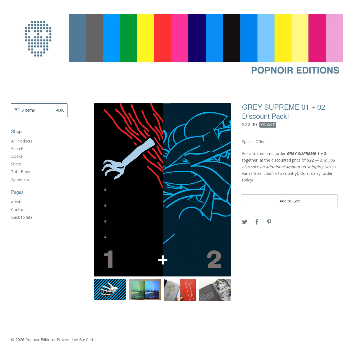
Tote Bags (20, 171)
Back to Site (22, 217)
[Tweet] (245, 222)
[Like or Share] (257, 222)
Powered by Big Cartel (77, 339)
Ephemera (20, 179)
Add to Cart (290, 201)
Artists (16, 201)
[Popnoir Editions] (177, 46)
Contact (18, 209)
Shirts (16, 164)
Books (17, 156)
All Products (21, 141)
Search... (18, 149)
